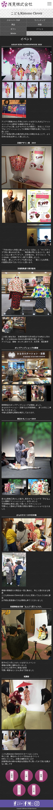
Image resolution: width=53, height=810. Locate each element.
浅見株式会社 (19, 4)
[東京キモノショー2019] (26, 477)
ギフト (13, 29)
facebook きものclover (29, 803)
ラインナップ (39, 20)
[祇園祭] (26, 728)
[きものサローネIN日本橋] (26, 550)
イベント (39, 29)
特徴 (40, 24)
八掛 (26, 775)
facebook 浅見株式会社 (18, 803)
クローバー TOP (13, 20)
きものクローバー (19, 790)
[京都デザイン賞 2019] (26, 187)
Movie (13, 33)
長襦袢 (11, 775)
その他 (33, 790)
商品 (13, 24)
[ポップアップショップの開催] (26, 383)
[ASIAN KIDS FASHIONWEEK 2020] (26, 80)
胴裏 (41, 775)
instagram (36, 803)
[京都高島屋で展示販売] (26, 315)
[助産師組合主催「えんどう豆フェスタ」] (26, 659)
